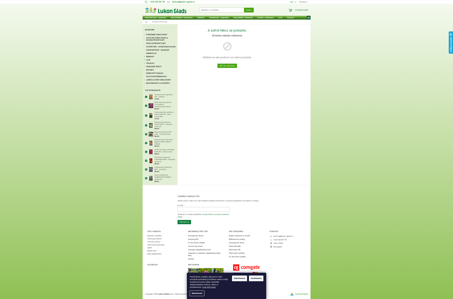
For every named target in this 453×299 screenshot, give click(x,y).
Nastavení (197, 293)
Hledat (249, 10)
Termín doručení (195, 246)
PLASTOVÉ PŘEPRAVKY (156, 76)
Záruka (191, 259)
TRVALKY (150, 63)
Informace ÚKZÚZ (154, 239)
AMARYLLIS (151, 53)
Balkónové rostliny (237, 239)
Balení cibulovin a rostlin (239, 236)
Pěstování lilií (234, 250)
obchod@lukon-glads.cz (283, 236)
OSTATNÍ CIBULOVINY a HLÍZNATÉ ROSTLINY (157, 39)
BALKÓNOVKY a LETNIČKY (158, 83)
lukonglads (277, 247)
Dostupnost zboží (195, 236)
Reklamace (152, 251)
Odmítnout (239, 278)
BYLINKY (150, 70)
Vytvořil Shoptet (301, 294)
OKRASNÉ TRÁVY (154, 66)
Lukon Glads (278, 243)
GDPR (149, 248)
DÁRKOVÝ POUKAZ (154, 73)
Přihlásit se (184, 222)
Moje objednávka (154, 254)
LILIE (148, 60)
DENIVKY (150, 56)
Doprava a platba (154, 236)
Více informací (209, 287)
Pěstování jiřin (235, 246)
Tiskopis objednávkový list (199, 250)
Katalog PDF (193, 239)
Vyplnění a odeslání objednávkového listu (204, 254)
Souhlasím (256, 278)
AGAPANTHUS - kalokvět (157, 50)
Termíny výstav (153, 242)
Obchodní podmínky (155, 245)
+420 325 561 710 (280, 240)
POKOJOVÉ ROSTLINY (156, 43)
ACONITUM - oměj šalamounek (161, 46)
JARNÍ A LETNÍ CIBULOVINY (158, 80)
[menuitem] (155, 18)
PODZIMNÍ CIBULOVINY (156, 34)
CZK (292, 2)
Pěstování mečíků (236, 253)
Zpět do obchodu (227, 66)
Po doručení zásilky (196, 243)
